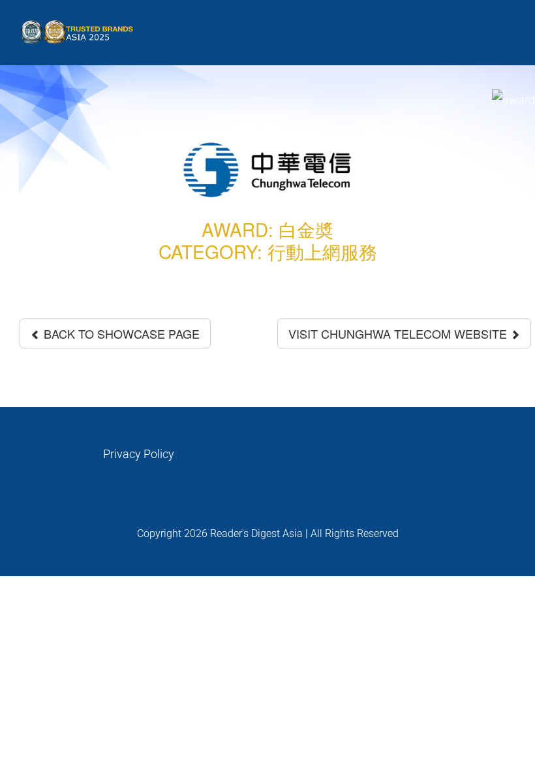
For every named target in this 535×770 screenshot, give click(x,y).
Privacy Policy (138, 454)
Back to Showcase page (120, 333)
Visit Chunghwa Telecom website (399, 333)
